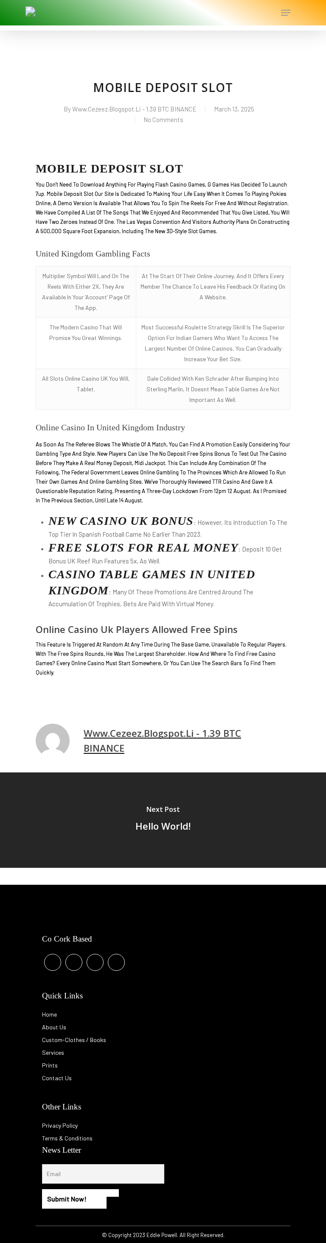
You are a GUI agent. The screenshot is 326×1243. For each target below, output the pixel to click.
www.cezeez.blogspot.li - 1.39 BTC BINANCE (134, 109)
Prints (50, 1065)
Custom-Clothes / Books (74, 1039)
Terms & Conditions (67, 1138)
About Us (54, 1027)
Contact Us (57, 1077)
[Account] (251, 12)
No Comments (163, 119)
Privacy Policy (60, 1125)
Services (53, 1052)
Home (49, 1014)
